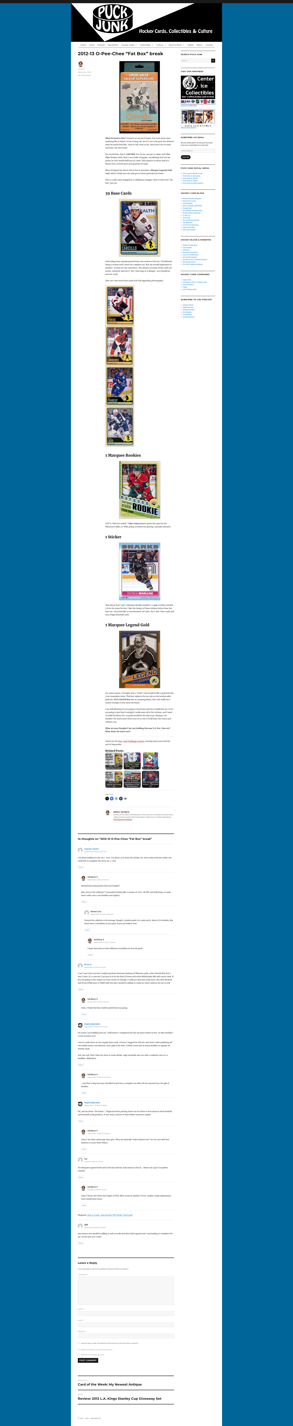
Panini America (188, 285)
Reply (81, 867)
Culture (159, 45)
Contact (209, 45)
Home (83, 45)
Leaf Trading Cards (189, 289)
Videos (190, 45)
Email (81, 1320)
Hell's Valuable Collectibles (192, 206)
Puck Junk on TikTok (190, 178)
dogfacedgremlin (92, 1024)
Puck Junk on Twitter (190, 181)
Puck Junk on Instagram (191, 176)
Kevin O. (88, 964)
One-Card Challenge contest (131, 741)
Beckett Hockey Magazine (192, 199)
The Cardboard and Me (191, 220)
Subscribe (185, 157)
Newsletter (113, 45)
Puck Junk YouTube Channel (193, 183)
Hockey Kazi (187, 208)
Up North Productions (191, 225)
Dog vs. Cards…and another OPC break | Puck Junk (110, 1215)
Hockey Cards (127, 45)
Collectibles (145, 45)
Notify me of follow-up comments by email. (97, 1350)
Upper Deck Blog (189, 227)
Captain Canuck (91, 849)
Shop (91, 45)
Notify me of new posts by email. (93, 1355)
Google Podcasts (189, 310)
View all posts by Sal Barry (122, 819)
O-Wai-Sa (186, 215)
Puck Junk (186, 218)
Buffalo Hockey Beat (190, 245)
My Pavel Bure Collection (192, 213)
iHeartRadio (187, 312)
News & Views (175, 45)
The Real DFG (188, 223)
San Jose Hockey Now (190, 255)
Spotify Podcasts (189, 317)
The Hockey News (189, 262)
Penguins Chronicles (190, 252)
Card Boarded (187, 203)
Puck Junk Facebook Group (192, 174)
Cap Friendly (187, 248)
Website (82, 1331)
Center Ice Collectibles (189, 105)
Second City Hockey (190, 257)
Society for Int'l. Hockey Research (195, 260)
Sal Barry (81, 69)
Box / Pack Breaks (84, 75)
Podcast (101, 45)
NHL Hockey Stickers (188, 127)
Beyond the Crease (189, 201)
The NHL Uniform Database (193, 264)
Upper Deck (187, 280)
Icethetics (186, 250)
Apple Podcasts (188, 307)
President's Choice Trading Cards (195, 282)
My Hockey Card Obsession (192, 211)
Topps (185, 287)
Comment (83, 1275)
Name (81, 1309)
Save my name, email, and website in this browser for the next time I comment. (109, 1343)
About (199, 45)
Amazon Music (188, 305)
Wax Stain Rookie (189, 230)
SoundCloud (187, 315)
